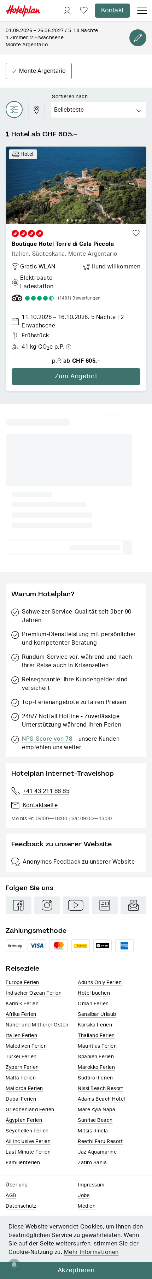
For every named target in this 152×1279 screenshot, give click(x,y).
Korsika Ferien (95, 1025)
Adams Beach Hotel (101, 1099)
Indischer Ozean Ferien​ (34, 993)
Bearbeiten (137, 37)
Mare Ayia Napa (96, 1109)
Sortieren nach (70, 96)
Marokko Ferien (96, 1067)
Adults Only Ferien (100, 982)
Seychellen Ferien (27, 1131)
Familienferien (23, 1162)
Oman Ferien (93, 1003)
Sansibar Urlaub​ (97, 1014)
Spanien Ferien (96, 1056)
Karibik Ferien (22, 1003)
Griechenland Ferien (30, 1109)
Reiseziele (22, 968)
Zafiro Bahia (92, 1162)
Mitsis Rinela (93, 1131)
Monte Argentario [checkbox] (42, 71)
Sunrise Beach (95, 1120)
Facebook (18, 905)
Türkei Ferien (21, 1056)
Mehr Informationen (91, 1252)
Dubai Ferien (21, 1099)
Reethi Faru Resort (100, 1141)
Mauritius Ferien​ (97, 1046)
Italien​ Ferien (21, 1035)
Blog (105, 905)
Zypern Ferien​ (22, 1067)
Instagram (47, 905)
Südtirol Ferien (95, 1078)
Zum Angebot (76, 376)
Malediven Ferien (26, 1046)
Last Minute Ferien (28, 1152)
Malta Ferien (21, 1078)
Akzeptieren (76, 1270)
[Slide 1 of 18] (76, 185)
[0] (83, 11)
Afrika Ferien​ (21, 1014)
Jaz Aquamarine (97, 1152)
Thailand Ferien (96, 1035)
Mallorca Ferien (24, 1088)
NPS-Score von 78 (47, 739)
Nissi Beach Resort (100, 1088)
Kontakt (112, 10)
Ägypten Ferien (24, 1120)
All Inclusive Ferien (28, 1141)
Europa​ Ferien (22, 982)
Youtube (76, 905)
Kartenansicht (36, 110)
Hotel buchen (94, 993)
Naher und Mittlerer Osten (37, 1025)
